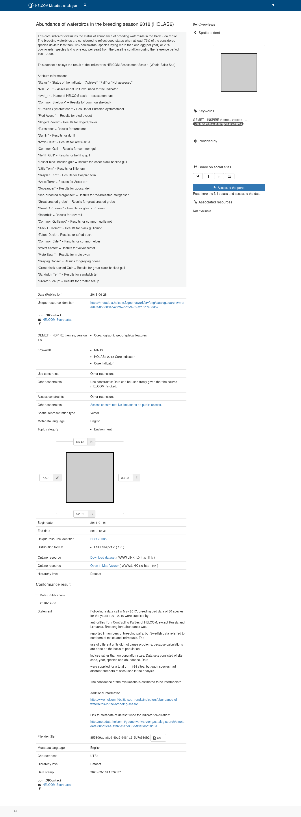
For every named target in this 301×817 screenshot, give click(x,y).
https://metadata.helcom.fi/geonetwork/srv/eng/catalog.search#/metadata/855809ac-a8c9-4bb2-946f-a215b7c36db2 (137, 304)
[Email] (229, 176)
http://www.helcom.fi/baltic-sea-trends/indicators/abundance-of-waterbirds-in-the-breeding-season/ (134, 701)
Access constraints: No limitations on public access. (126, 404)
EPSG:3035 (98, 539)
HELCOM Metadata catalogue (55, 5)
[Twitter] (198, 176)
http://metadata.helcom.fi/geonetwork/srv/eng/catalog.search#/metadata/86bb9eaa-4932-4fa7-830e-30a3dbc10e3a (137, 723)
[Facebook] (208, 176)
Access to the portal (231, 187)
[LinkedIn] (219, 176)
